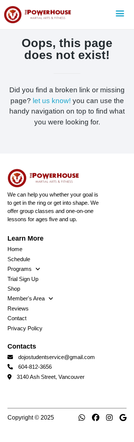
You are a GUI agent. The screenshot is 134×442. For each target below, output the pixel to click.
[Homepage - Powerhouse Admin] (56, 15)
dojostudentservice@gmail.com (56, 357)
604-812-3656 (35, 367)
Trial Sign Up (22, 279)
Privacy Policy (24, 328)
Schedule (18, 259)
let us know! (52, 101)
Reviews (18, 309)
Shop (13, 289)
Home (14, 249)
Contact (16, 318)
